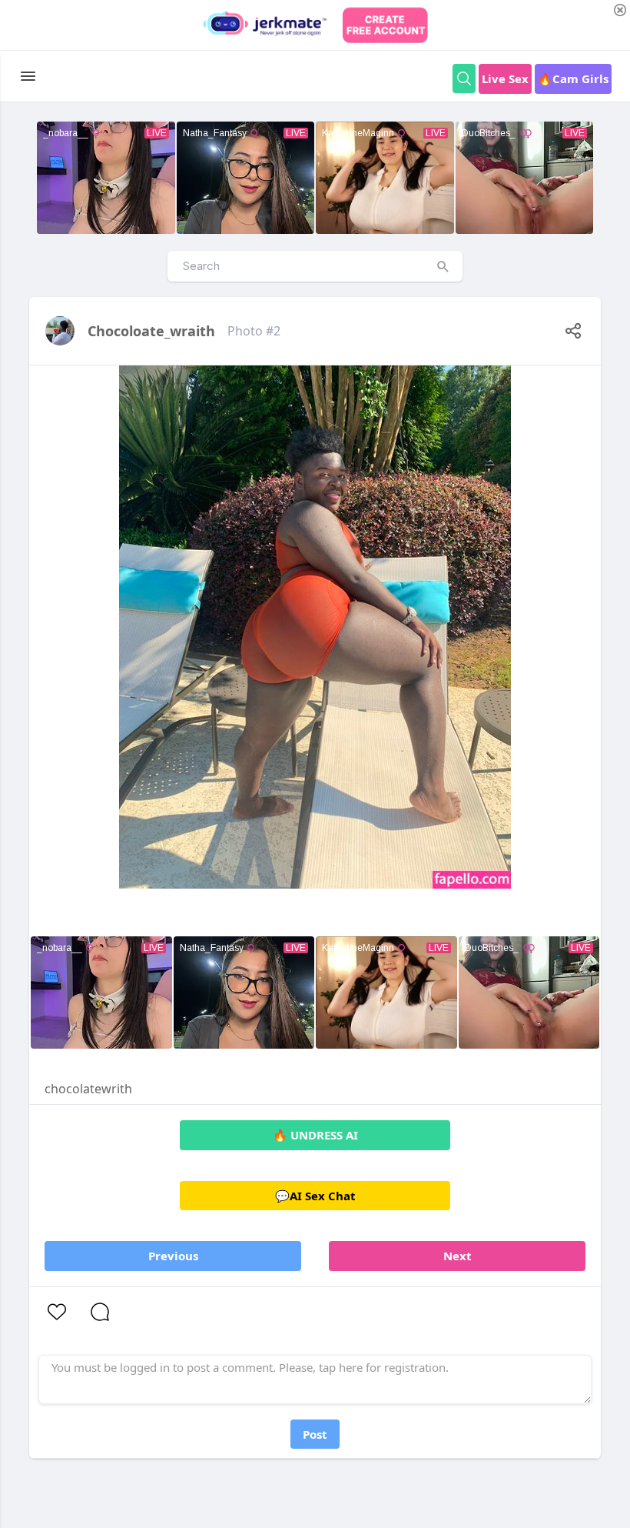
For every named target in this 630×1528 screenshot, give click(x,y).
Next (457, 1255)
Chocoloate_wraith (151, 331)
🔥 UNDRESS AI (315, 1135)
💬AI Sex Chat (315, 1195)
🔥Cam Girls (573, 78)
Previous (173, 1255)
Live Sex (505, 78)
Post (315, 1434)
